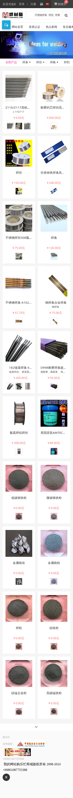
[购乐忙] (13, 15)
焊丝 (51, 15)
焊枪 (53, 62)
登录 (22, 4)
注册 (33, 4)
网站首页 (17, 27)
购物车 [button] (61, 4)
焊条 (25, 62)
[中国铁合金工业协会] (30, 744)
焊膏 (57, 15)
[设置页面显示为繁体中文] (39, 4)
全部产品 (11, 62)
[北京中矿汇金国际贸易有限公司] (18, 752)
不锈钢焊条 (41, 15)
